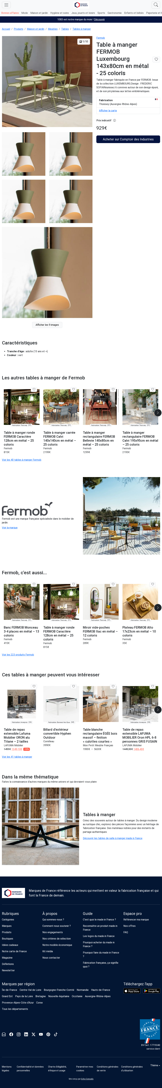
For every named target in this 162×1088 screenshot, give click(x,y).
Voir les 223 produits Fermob (18, 654)
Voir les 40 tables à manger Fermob (21, 459)
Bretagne (40, 996)
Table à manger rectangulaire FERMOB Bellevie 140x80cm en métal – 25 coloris (99, 438)
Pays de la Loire (24, 996)
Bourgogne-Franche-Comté (59, 989)
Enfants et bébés (134, 12)
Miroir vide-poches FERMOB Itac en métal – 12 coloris (100, 631)
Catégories (8, 919)
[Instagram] (18, 1035)
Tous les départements (15, 1009)
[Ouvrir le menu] (6, 5)
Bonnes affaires (10, 12)
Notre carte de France (14, 951)
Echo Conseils (87, 1079)
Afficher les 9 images (47, 324)
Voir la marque (10, 527)
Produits (18, 28)
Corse (39, 1002)
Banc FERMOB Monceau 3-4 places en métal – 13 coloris (21, 631)
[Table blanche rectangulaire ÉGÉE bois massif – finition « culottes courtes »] (101, 704)
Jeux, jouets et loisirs (83, 12)
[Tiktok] (56, 1035)
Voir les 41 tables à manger (17, 756)
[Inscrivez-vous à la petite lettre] (4, 1035)
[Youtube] (41, 1035)
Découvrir (99, 19)
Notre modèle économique (57, 945)
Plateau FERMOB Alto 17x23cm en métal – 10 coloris (139, 631)
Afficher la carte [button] (108, 110)
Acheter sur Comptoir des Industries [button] (128, 139)
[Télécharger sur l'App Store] (131, 991)
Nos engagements (52, 932)
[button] (158, 413)
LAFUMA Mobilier (13, 745)
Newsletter (8, 970)
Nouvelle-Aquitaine (58, 996)
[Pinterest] (48, 1035)
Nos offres (129, 925)
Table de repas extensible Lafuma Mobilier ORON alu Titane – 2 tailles (17, 735)
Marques (7, 925)
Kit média (47, 951)
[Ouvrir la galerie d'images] (47, 81)
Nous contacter (51, 957)
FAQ (125, 932)
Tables (65, 28)
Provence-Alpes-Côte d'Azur (18, 1002)
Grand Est (7, 996)
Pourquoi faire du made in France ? (101, 954)
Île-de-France (9, 989)
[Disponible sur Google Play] (151, 990)
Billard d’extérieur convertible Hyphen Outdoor (57, 733)
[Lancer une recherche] (156, 5)
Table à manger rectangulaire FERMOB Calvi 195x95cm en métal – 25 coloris (140, 438)
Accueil (6, 28)
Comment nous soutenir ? (56, 925)
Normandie (83, 989)
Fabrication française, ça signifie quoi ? (100, 964)
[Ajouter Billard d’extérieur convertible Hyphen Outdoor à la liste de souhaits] (73, 686)
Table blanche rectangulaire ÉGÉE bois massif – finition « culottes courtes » (100, 735)
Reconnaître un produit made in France (100, 927)
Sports (101, 12)
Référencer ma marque (136, 919)
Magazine (7, 957)
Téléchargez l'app (137, 984)
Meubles (53, 28)
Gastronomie (115, 12)
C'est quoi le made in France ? (99, 919)
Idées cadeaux (10, 945)
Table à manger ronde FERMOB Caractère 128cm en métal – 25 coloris (19, 438)
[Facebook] (11, 1035)
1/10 (85, 41)
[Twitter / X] (33, 1035)
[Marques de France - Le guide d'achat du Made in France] (81, 4)
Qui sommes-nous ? (53, 919)
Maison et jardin (39, 12)
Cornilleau (48, 741)
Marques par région (18, 984)
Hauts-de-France (100, 989)
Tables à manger (81, 28)
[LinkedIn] (26, 1035)
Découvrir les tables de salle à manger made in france (112, 838)
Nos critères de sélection (56, 938)
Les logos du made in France (99, 936)
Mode (24, 12)
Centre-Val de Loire (30, 989)
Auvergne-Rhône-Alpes (98, 996)
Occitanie (77, 996)
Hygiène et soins (59, 12)
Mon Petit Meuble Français (98, 745)
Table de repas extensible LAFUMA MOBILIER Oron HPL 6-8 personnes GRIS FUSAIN (139, 735)
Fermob (100, 37)
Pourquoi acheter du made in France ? (99, 944)
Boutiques (7, 938)
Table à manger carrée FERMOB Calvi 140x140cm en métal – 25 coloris (59, 438)
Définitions (8, 964)
